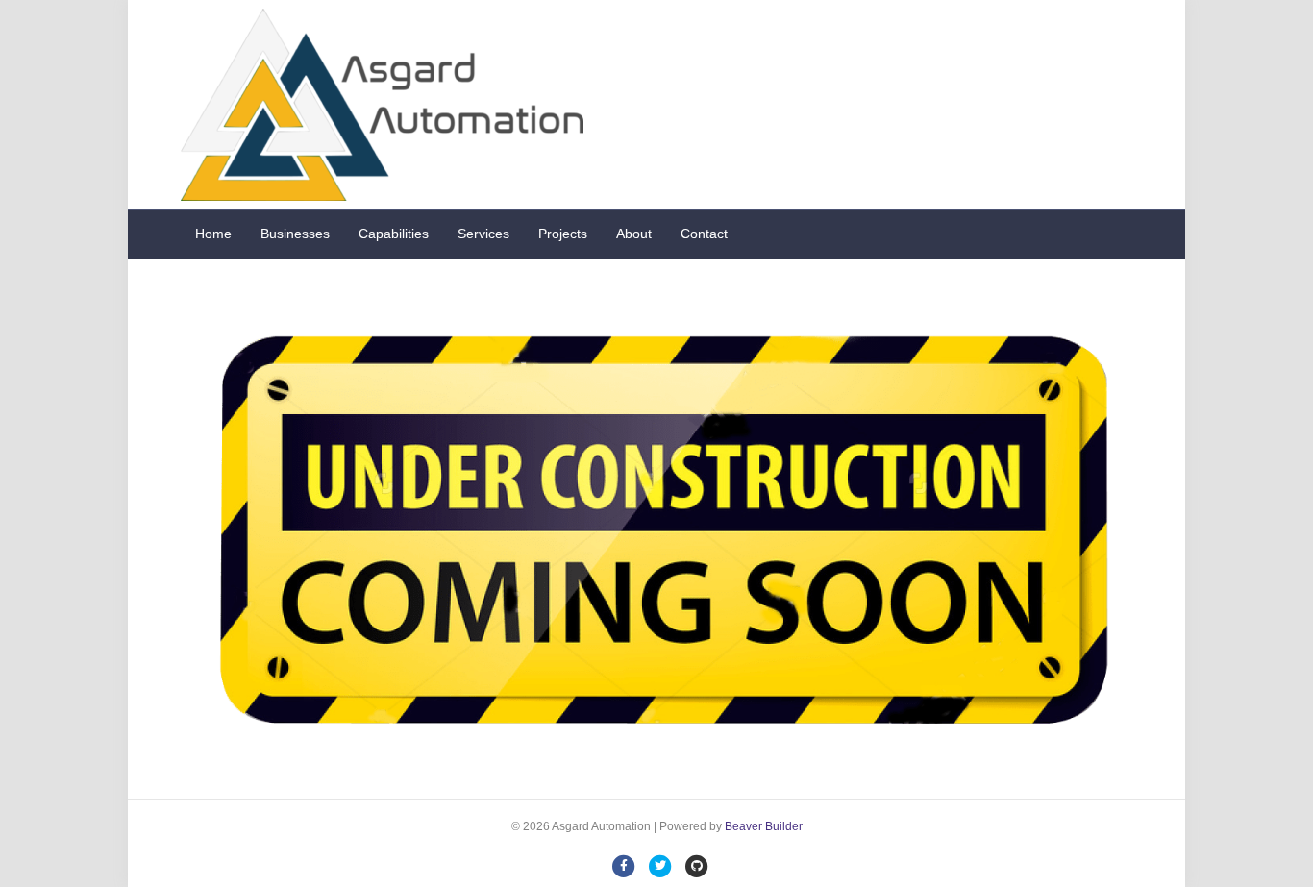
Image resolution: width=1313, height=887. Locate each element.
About (634, 233)
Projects (562, 233)
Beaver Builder (764, 826)
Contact (704, 233)
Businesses (295, 233)
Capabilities (394, 233)
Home (213, 233)
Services (483, 233)
